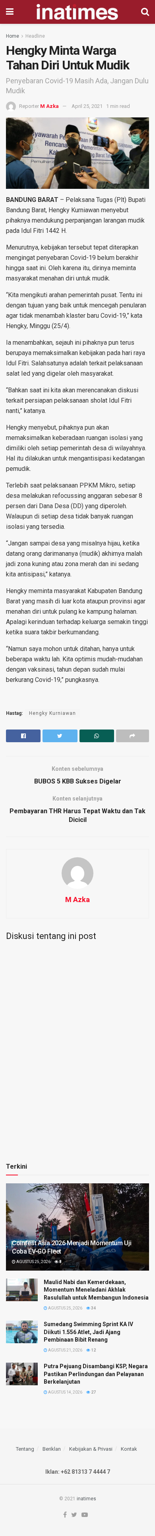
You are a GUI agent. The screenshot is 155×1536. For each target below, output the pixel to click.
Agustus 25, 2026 (32, 1262)
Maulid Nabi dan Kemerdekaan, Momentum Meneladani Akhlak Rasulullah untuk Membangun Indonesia (96, 1290)
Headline (35, 36)
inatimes (86, 1498)
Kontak (129, 1449)
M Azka (49, 106)
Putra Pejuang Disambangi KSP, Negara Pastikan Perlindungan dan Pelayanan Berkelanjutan (96, 1374)
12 (93, 1350)
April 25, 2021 (87, 106)
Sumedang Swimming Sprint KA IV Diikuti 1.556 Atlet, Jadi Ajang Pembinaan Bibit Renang (88, 1332)
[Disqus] (77, 1046)
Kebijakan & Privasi (90, 1449)
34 (93, 1308)
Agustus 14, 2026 (64, 1392)
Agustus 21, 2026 (64, 1350)
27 (93, 1392)
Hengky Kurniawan (52, 713)
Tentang (25, 1449)
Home (12, 36)
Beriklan (52, 1449)
